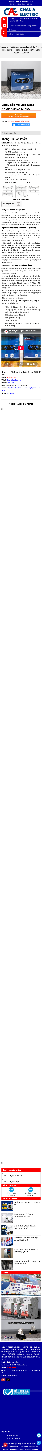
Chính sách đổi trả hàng (29, 1443)
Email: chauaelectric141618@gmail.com (23, 26)
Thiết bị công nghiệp (29, 40)
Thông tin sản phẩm (9, 133)
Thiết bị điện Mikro (25, 121)
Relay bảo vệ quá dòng (11, 50)
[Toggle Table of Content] (18, 204)
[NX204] (21, 80)
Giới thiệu (16, 40)
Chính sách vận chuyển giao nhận (29, 1446)
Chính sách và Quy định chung (12, 1443)
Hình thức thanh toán (32, 1449)
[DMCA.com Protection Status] (35, 1390)
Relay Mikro (35, 47)
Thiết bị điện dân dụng (12, 1182)
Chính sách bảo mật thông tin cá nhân (13, 1449)
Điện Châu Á (11, 383)
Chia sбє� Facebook (22, 124)
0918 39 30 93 (18, 30)
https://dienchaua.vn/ (14, 380)
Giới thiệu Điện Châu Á (17, 4)
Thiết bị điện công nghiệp (20, 47)
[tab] (9, 133)
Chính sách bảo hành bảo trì (10, 1446)
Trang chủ (6, 40)
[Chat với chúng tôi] (39, 1443)
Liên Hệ (29, 4)
